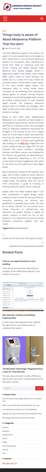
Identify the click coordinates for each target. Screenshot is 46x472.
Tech (4, 31)
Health (4, 442)
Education (5, 431)
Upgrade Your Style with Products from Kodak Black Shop (22, 413)
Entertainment (7, 434)
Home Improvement (9, 446)
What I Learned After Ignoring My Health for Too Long (20, 405)
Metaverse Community (18, 228)
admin (6, 48)
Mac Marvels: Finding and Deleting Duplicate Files (18, 316)
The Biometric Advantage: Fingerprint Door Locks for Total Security (22, 370)
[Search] (42, 19)
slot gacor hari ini (9, 463)
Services (5, 449)
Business (5, 427)
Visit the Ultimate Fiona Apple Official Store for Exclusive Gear (21, 399)
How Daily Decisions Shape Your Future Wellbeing (19, 409)
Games (4, 438)
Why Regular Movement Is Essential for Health (18, 418)
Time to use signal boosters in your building (19, 262)
